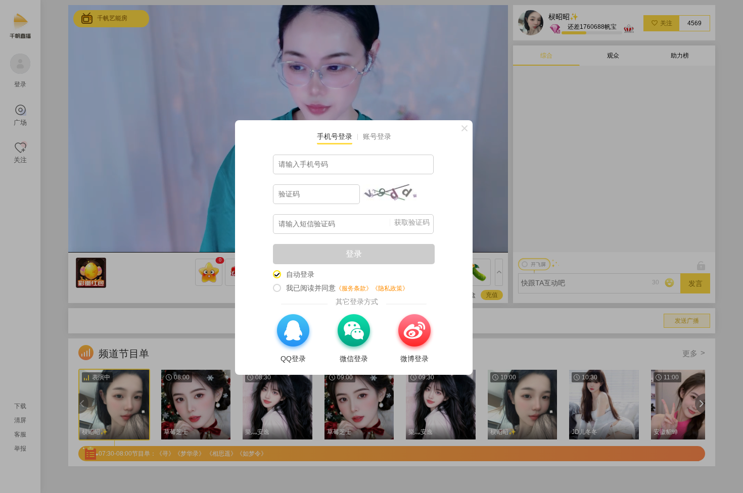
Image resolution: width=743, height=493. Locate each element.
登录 (354, 254)
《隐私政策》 (390, 288)
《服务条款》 (354, 288)
